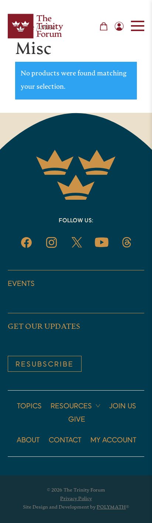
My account (113, 440)
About (28, 440)
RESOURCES (71, 406)
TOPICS (29, 406)
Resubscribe (44, 364)
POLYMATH (111, 507)
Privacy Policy (76, 498)
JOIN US (122, 406)
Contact (65, 440)
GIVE (76, 420)
